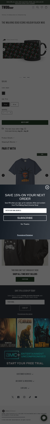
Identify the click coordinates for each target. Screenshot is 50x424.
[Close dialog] (47, 187)
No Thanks (25, 224)
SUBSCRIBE (25, 217)
